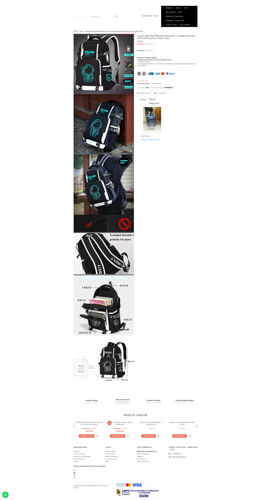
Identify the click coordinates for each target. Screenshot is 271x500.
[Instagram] (74, 478)
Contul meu (179, 21)
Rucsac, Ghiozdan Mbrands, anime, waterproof (120, 423)
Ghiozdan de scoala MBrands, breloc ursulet (182, 423)
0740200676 (176, 454)
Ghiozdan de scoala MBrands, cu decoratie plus (151, 423)
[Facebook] (74, 470)
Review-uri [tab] (154, 103)
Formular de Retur (111, 459)
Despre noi (77, 451)
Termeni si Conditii (79, 454)
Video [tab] (152, 99)
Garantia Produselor (111, 456)
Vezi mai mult (145, 136)
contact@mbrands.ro (179, 457)
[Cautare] (116, 16)
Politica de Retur (110, 454)
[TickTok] (74, 475)
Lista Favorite (184, 25)
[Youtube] (74, 473)
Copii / (81, 31)
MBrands (140, 41)
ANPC (107, 461)
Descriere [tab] (143, 100)
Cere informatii (161, 93)
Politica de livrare (79, 459)
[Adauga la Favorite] (97, 436)
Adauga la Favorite (145, 93)
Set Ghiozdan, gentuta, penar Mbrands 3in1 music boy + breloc (89, 423)
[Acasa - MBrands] (80, 16)
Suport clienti (171, 25)
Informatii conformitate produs (150, 140)
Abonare (169, 21)
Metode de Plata (110, 451)
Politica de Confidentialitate (82, 456)
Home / (76, 31)
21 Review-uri (150, 44)
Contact (76, 461)
